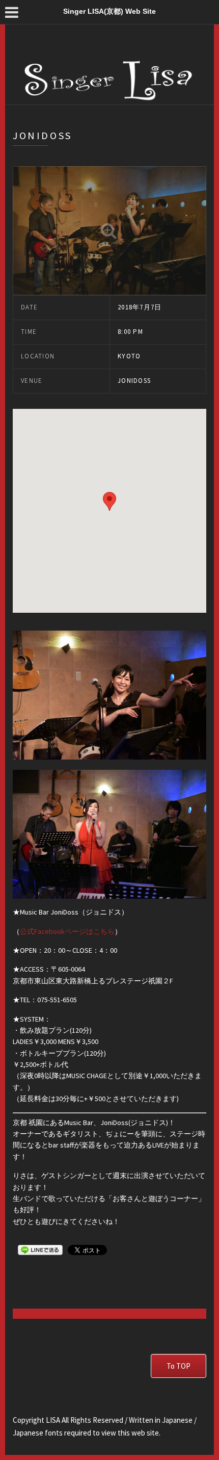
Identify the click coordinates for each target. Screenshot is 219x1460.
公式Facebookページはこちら (67, 931)
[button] (109, 501)
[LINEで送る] (40, 1249)
